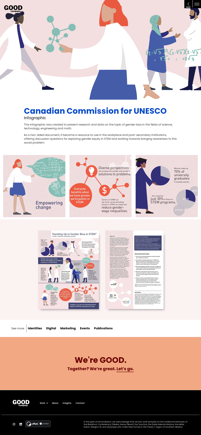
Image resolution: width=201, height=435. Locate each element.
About (55, 403)
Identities (35, 328)
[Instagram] (14, 424)
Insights (67, 403)
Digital (51, 328)
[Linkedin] (21, 424)
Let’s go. (125, 369)
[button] (197, 4)
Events (85, 328)
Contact (80, 403)
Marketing (68, 328)
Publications (103, 328)
